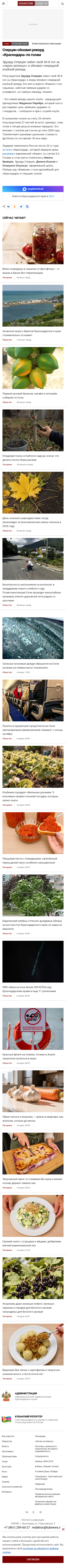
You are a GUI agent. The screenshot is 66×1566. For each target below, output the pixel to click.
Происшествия (9, 1456)
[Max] (27, 206)
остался (7, 149)
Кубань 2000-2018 (44, 1461)
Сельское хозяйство (12, 1487)
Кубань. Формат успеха (47, 1466)
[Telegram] (20, 206)
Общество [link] (7, 340)
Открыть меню (3, 3)
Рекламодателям (43, 1489)
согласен (33, 1559)
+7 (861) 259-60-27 (17, 1527)
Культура (6, 1466)
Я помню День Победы (46, 1471)
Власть (5, 1446)
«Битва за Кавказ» (44, 1441)
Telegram (40, 1512)
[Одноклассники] (14, 206)
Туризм (5, 1481)
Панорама (40, 1436)
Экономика (7, 1451)
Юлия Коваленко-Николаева (46, 43)
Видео (5, 1476)
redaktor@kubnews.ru (47, 1527)
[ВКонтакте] (8, 206)
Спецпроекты (42, 1456)
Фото (4, 1471)
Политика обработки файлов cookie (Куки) (45, 1502)
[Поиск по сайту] (62, 3)
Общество (7, 1441)
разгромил (8, 153)
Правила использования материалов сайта (47, 1495)
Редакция (40, 1484)
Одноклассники (33, 1512)
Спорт (6, 44)
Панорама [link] (7, 277)
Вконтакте (26, 1512)
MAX (51, 196)
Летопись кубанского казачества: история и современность (46, 1448)
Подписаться (35, 189)
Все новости (8, 1436)
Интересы (7, 1492)
